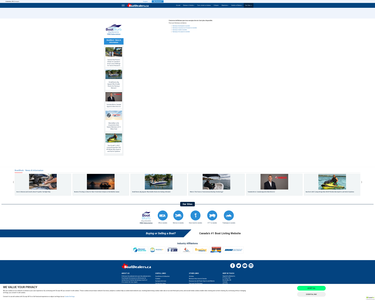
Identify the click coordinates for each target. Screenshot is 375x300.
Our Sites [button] (248, 5)
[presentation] (13, 181)
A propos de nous (160, 281)
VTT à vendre (212, 223)
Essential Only (311, 294)
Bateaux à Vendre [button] (188, 5)
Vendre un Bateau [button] (236, 5)
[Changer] (12, 1)
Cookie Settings (70, 296)
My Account (158, 1)
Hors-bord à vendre (195, 223)
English (145, 1)
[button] (370, 298)
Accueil (178, 5)
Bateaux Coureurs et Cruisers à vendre (185, 28)
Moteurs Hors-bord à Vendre (198, 278)
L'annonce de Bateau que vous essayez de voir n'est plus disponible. (191, 20)
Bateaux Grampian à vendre (181, 26)
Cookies (157, 278)
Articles (191, 276)
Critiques (216, 5)
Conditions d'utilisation (162, 276)
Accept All (311, 288)
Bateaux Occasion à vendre (181, 31)
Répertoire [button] (224, 5)
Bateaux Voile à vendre (180, 30)
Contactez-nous (160, 283)
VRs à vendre (162, 223)
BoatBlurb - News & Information (29, 170)
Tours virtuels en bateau (204, 5)
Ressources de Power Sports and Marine (202, 281)
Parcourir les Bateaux (195, 283)
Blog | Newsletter (113, 33)
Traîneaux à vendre (228, 223)
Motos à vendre (178, 223)
